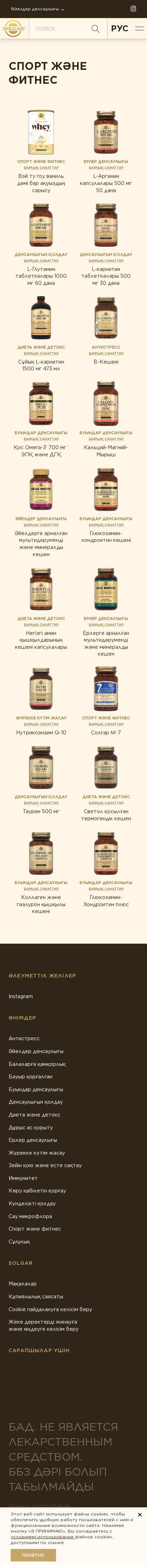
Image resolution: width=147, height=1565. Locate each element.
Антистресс (24, 1038)
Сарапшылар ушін (39, 1350)
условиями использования (43, 1536)
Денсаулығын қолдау (36, 1102)
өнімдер (22, 1018)
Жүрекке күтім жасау (37, 1153)
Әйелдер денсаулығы (36, 1051)
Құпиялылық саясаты (36, 1296)
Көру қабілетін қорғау (37, 1191)
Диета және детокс (34, 1115)
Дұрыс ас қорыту (31, 1127)
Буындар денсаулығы (36, 1089)
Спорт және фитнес (35, 1229)
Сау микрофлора (30, 1216)
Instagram (21, 996)
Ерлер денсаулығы (33, 1140)
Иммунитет (23, 1178)
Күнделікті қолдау (32, 1203)
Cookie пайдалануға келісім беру (50, 1309)
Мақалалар (23, 1284)
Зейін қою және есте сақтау (45, 1165)
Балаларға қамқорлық (37, 1064)
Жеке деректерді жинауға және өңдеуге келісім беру (43, 1325)
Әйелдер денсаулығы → (38, 8)
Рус (119, 28)
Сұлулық (19, 1242)
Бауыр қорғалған (30, 1076)
